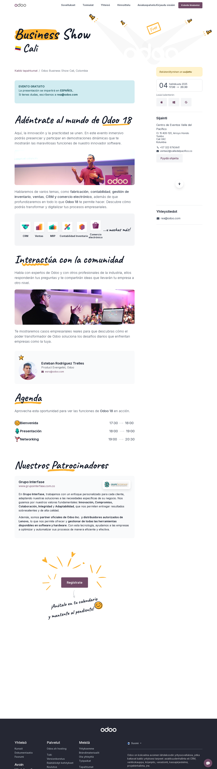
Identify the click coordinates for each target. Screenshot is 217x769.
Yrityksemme (86, 748)
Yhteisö (105, 5)
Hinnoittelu (123, 5)
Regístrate (74, 582)
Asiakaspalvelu (147, 5)
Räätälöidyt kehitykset (60, 762)
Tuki (49, 754)
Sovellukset (68, 5)
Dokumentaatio (24, 752)
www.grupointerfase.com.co (37, 486)
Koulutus (52, 766)
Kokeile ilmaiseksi (190, 5)
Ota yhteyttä (86, 756)
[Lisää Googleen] (186, 102)
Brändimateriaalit (89, 752)
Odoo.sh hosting (56, 748)
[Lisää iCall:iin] (161, 102)
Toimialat (88, 5)
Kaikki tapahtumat (26, 70)
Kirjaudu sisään (165, 5)
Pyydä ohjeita (170, 158)
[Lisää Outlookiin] (173, 102)
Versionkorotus (56, 758)
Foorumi (19, 756)
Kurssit (19, 748)
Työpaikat (85, 760)
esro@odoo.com (54, 371)
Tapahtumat (86, 766)
